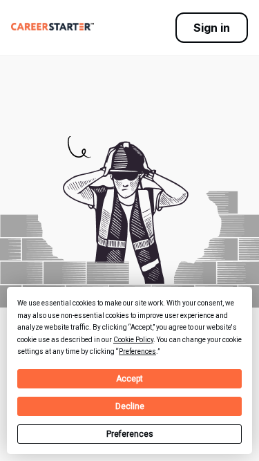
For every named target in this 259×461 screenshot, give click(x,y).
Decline (129, 406)
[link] (52, 26)
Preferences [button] (137, 351)
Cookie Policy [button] (133, 340)
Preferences (129, 434)
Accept (129, 379)
